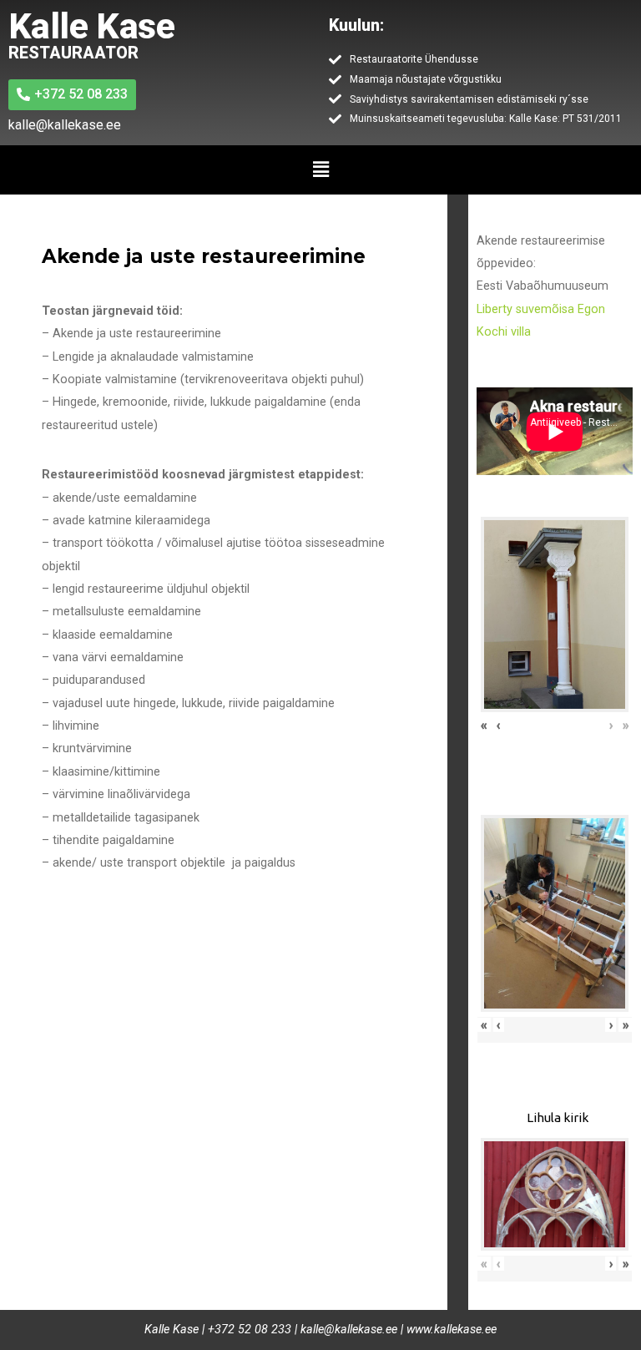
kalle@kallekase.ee (348, 1329)
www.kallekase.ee (451, 1329)
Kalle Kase (91, 26)
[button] (320, 169)
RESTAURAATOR (73, 53)
